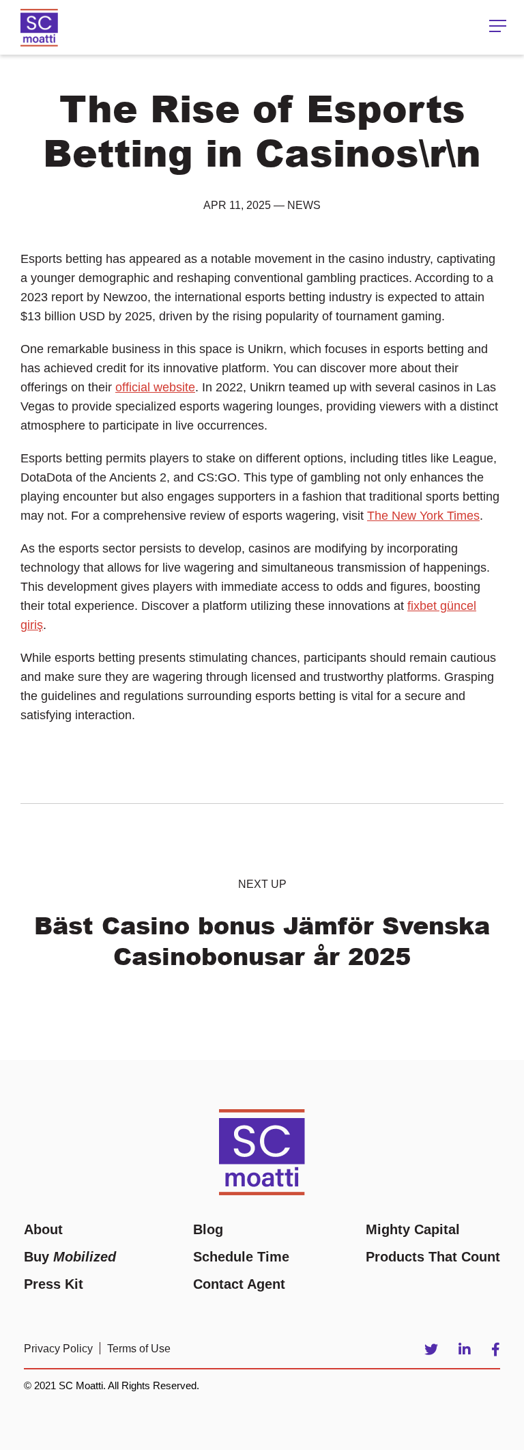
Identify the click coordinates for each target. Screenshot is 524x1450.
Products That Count (433, 1256)
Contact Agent (239, 1284)
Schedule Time (241, 1256)
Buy (70, 1256)
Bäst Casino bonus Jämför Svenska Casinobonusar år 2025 (262, 940)
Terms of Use (139, 1348)
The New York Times (423, 515)
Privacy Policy (58, 1348)
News (304, 205)
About (43, 1229)
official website (155, 387)
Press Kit (53, 1284)
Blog (208, 1229)
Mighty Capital (413, 1229)
